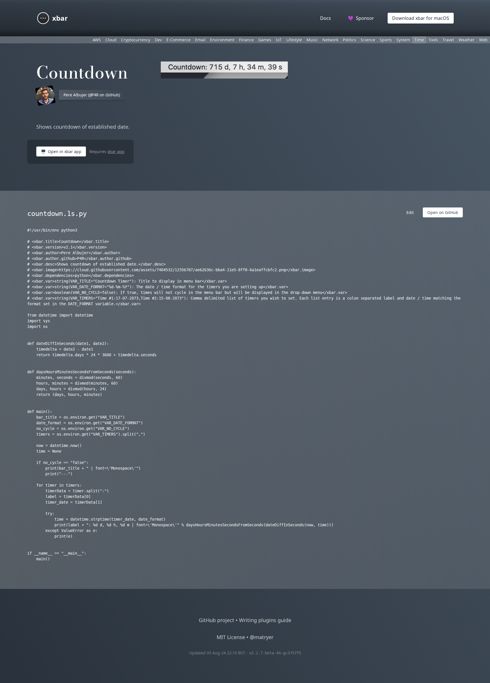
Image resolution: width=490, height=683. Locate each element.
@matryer (261, 637)
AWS (97, 40)
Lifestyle (294, 40)
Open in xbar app (61, 151)
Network (330, 40)
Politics (349, 40)
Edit (410, 212)
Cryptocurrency (135, 40)
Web (483, 40)
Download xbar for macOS (420, 18)
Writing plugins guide (265, 620)
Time (419, 40)
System (403, 40)
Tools (433, 40)
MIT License (231, 637)
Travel (448, 40)
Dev (158, 40)
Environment (222, 40)
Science (368, 40)
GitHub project (216, 620)
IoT (279, 40)
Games (264, 40)
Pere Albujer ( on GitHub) (92, 94)
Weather (467, 40)
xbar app (115, 151)
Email (200, 40)
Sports (386, 40)
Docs (325, 18)
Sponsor (361, 18)
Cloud (111, 40)
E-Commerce (178, 40)
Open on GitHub (442, 212)
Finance (246, 40)
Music (312, 40)
